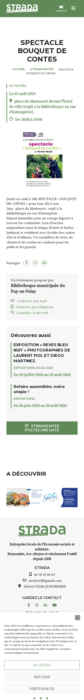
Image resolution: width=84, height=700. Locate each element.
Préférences (42, 689)
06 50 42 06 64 (44, 575)
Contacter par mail (31, 301)
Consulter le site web (32, 313)
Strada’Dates (42, 69)
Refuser (42, 677)
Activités (17, 86)
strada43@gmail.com (44, 581)
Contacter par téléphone (35, 307)
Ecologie (44, 368)
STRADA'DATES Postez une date (42, 428)
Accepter (42, 665)
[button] (77, 618)
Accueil (19, 69)
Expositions (24, 368)
